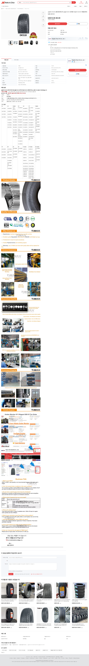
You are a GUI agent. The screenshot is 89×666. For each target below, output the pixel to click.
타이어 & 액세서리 (20, 8)
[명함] (86, 65)
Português (22, 658)
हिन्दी (59, 658)
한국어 (53, 658)
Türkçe (67, 658)
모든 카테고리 (5, 6)
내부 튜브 (24, 638)
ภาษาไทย (62, 658)
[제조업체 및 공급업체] (7, 2)
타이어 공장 (4, 650)
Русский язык (32, 658)
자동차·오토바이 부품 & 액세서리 (10, 8)
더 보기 (2, 652)
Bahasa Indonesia (76, 658)
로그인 (86, 3)
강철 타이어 (38, 650)
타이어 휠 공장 (30, 650)
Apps (80, 6)
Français (27, 658)
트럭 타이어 (3, 636)
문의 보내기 (57, 23)
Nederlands (45, 658)
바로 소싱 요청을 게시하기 (36, 574)
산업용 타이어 (45, 650)
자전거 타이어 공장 (12, 650)
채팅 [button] (79, 23)
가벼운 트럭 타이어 (26, 636)
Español (18, 658)
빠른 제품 (57, 656)
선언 (31, 656)
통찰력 (61, 656)
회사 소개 (27, 656)
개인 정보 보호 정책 (42, 656)
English (14, 658)
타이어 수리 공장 (22, 650)
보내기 (10, 574)
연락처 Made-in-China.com (50, 656)
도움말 (75, 6)
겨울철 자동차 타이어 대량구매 (56, 650)
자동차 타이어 (27, 8)
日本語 (56, 658)
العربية (49, 658)
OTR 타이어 (68, 636)
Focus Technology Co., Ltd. (46, 660)
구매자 (68, 6)
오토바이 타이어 (4, 638)
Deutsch (40, 658)
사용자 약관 (35, 656)
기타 (67, 638)
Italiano (37, 658)
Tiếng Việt (70, 658)
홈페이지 (2, 8)
